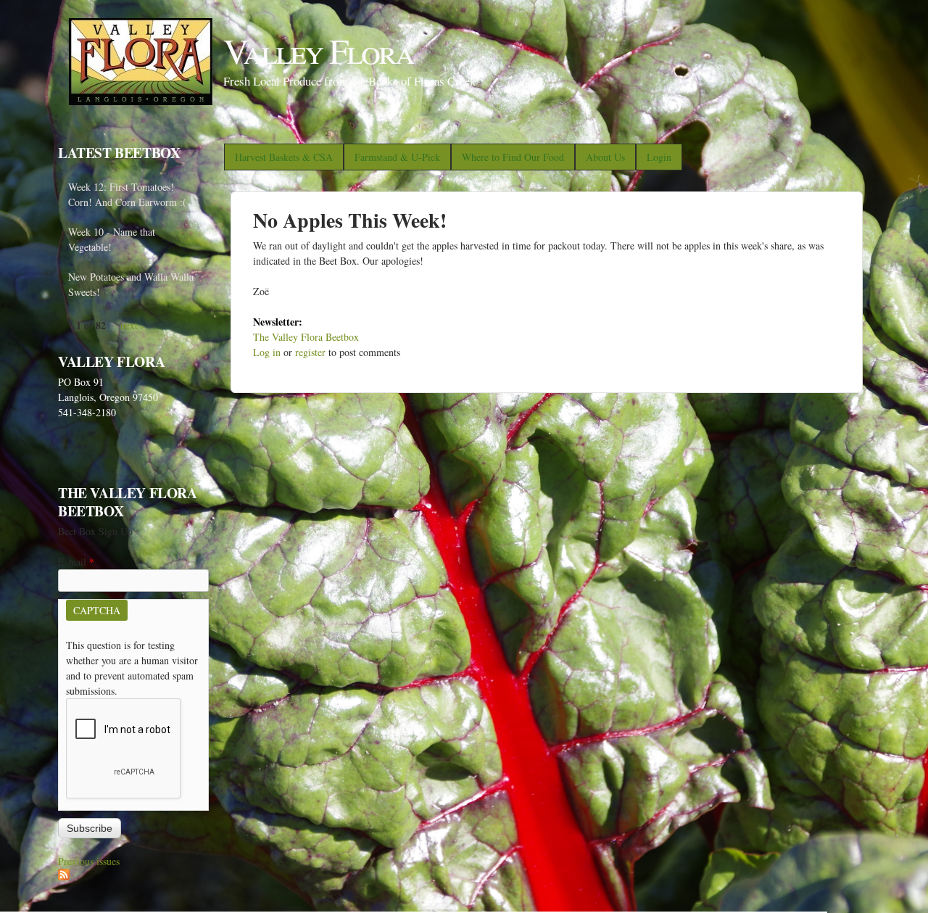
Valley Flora (318, 50)
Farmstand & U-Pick (397, 157)
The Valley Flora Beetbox (306, 337)
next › (132, 325)
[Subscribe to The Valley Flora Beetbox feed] (64, 876)
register (310, 352)
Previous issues (89, 861)
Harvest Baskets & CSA (284, 157)
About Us (605, 157)
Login (659, 157)
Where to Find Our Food (513, 157)
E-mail (76, 562)
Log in (267, 352)
